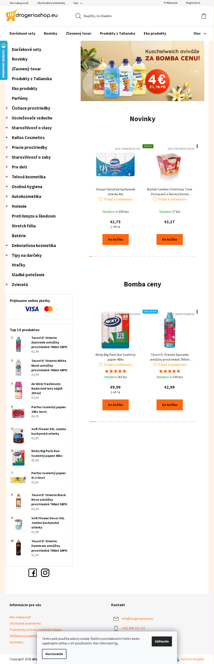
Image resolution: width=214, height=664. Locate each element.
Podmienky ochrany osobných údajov (36, 629)
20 (181, 256)
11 (140, 256)
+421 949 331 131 (133, 628)
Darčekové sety (26, 50)
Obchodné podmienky (51, 3)
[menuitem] (22, 34)
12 (144, 256)
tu (116, 643)
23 (194, 256)
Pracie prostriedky (29, 147)
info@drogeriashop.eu (137, 618)
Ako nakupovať (19, 3)
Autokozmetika (26, 197)
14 (153, 256)
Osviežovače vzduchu (32, 118)
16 (162, 256)
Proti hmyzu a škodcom (34, 216)
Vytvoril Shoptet (192, 659)
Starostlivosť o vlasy (32, 128)
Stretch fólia (24, 226)
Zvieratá (20, 285)
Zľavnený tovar (26, 69)
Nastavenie (54, 654)
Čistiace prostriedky (31, 108)
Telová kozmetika (29, 177)
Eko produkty (24, 89)
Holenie (19, 206)
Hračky (19, 265)
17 (167, 256)
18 (172, 256)
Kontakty (16, 642)
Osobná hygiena (27, 187)
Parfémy (20, 98)
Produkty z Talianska (32, 79)
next (201, 199)
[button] (89, 71)
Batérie (19, 236)
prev (84, 199)
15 (158, 256)
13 (149, 256)
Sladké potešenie (28, 275)
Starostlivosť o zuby (31, 157)
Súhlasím (162, 641)
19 (176, 256)
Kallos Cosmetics (28, 138)
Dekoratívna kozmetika (34, 246)
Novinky (20, 59)
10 (135, 256)
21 (185, 256)
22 (190, 256)
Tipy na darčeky (27, 255)
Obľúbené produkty (23, 636)
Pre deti (19, 167)
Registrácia (193, 3)
